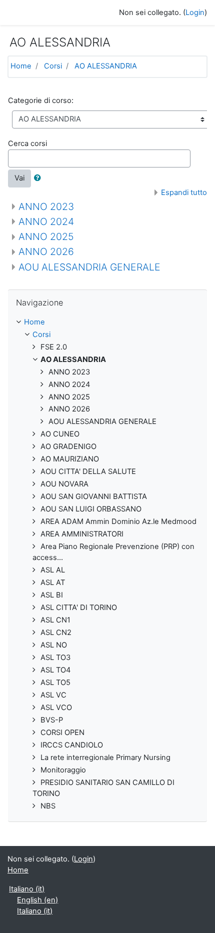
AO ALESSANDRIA (105, 66)
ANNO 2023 (46, 206)
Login (195, 12)
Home (21, 66)
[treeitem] (107, 322)
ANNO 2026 (46, 252)
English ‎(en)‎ (37, 900)
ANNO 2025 (46, 236)
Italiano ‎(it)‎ (26, 889)
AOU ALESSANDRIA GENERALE (89, 267)
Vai (19, 178)
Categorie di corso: (41, 100)
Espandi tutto (184, 192)
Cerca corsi (27, 143)
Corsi (53, 66)
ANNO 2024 (46, 222)
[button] (39, 178)
